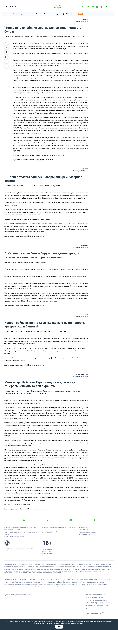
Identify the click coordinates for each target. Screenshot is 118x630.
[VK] (89, 6)
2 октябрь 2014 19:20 (80, 247)
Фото (15, 14)
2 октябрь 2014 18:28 (80, 376)
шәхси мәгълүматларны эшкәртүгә (72, 621)
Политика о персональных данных (95, 594)
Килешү (59, 626)
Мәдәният (58, 14)
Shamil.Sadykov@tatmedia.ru (93, 613)
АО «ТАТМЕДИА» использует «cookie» (96, 600)
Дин (64, 14)
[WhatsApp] (6, 57)
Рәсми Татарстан (37, 14)
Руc (5, 7)
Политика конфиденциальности (95, 608)
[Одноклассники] (6, 52)
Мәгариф (69, 14)
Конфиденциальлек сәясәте (42, 623)
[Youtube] (97, 7)
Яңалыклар (8, 14)
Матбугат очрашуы (24, 14)
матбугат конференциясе (32, 232)
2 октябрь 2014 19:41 (80, 21)
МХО (80, 14)
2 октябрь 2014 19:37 (80, 171)
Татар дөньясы (49, 14)
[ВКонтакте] (6, 43)
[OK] (101, 7)
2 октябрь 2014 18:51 (80, 316)
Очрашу (7, 423)
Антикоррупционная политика (94, 597)
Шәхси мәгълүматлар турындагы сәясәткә (96, 621)
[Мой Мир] (6, 61)
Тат (15, 7)
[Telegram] (93, 6)
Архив (86, 314)
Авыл (75, 14)
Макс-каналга (40, 160)
